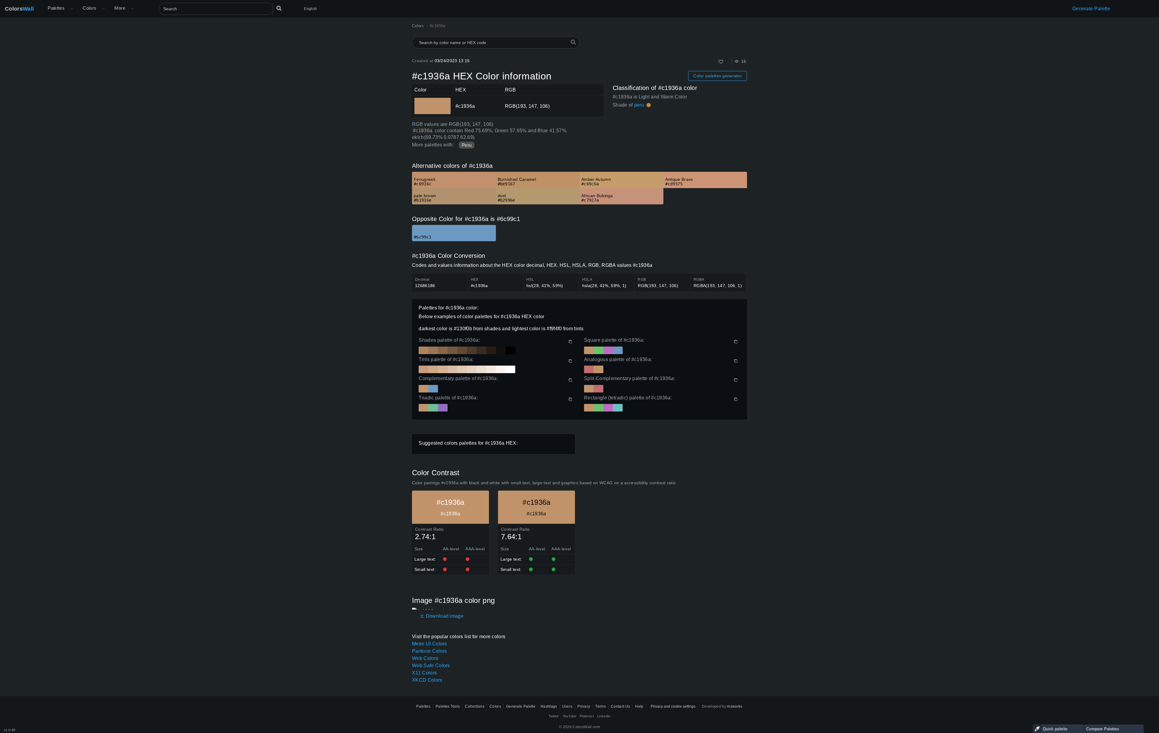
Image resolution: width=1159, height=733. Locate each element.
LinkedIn (604, 716)
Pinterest (587, 716)
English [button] (310, 9)
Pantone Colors (429, 651)
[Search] (279, 9)
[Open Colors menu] (103, 8)
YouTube (569, 716)
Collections (474, 706)
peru (639, 104)
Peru (466, 145)
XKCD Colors (427, 680)
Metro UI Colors (429, 643)
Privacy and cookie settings (673, 706)
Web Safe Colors (431, 665)
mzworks (734, 706)
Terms (600, 706)
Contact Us (620, 706)
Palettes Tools (448, 706)
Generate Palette (1091, 8)
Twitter (554, 716)
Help (639, 706)
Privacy (583, 706)
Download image (444, 616)
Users (567, 706)
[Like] (720, 62)
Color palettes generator (717, 75)
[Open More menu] (71, 8)
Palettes (56, 8)
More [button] (119, 8)
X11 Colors (424, 672)
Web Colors (425, 658)
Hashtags (549, 706)
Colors (19, 9)
